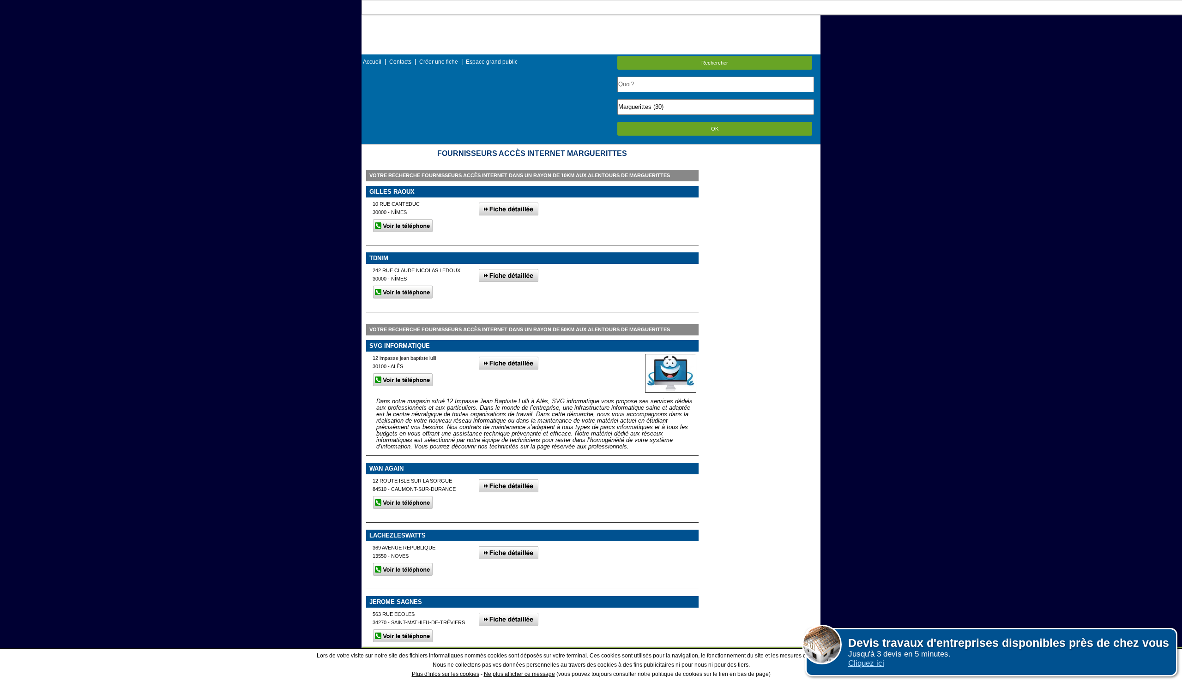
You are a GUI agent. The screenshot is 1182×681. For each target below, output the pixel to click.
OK (714, 128)
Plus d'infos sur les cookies (445, 674)
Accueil (372, 62)
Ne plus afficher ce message (519, 674)
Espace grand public (492, 62)
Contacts (400, 62)
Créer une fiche (438, 62)
